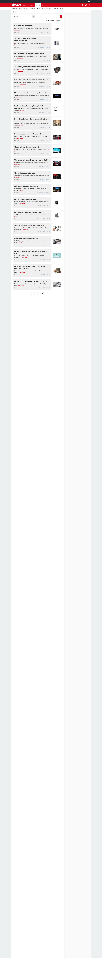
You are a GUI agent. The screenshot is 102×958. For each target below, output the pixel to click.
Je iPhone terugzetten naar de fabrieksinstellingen (25, 40)
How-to (37, 5)
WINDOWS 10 (32, 8)
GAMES (20, 8)
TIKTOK (61, 8)
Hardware (24, 12)
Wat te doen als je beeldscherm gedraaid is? (30, 93)
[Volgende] (42, 293)
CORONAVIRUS (44, 8)
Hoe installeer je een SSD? (23, 26)
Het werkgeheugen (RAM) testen (26, 238)
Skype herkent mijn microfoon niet (26, 147)
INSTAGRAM (26, 8)
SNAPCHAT (56, 8)
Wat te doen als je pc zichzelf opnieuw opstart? (31, 160)
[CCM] (16, 5)
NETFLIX (38, 8)
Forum (24, 5)
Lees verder (17, 30)
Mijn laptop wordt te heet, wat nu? (26, 186)
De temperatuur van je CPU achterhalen (28, 134)
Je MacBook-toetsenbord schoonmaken (28, 212)
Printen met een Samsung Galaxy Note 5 (28, 106)
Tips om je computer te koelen (25, 173)
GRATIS (50, 8)
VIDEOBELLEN (15, 8)
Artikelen (31, 5)
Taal (89, 1)
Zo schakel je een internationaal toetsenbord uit (31, 67)
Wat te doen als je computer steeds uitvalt (29, 54)
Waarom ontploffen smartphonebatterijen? (29, 225)
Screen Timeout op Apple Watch (25, 199)
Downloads (45, 5)
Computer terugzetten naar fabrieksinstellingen (31, 80)
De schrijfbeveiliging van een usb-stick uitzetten (31, 281)
